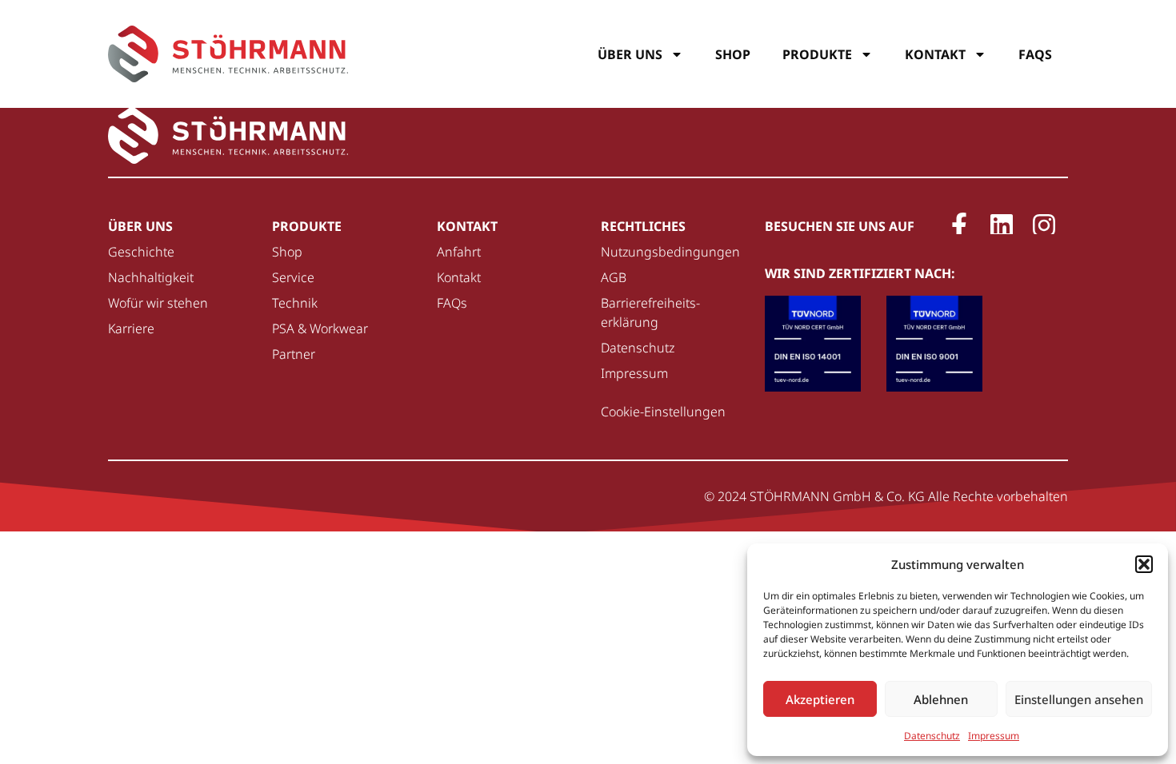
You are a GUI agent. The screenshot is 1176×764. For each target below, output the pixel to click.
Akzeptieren (820, 699)
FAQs (1035, 54)
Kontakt (935, 54)
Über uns (630, 54)
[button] (1144, 564)
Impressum (993, 735)
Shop (732, 54)
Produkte (817, 54)
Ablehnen (941, 699)
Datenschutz (932, 735)
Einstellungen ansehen (1078, 699)
